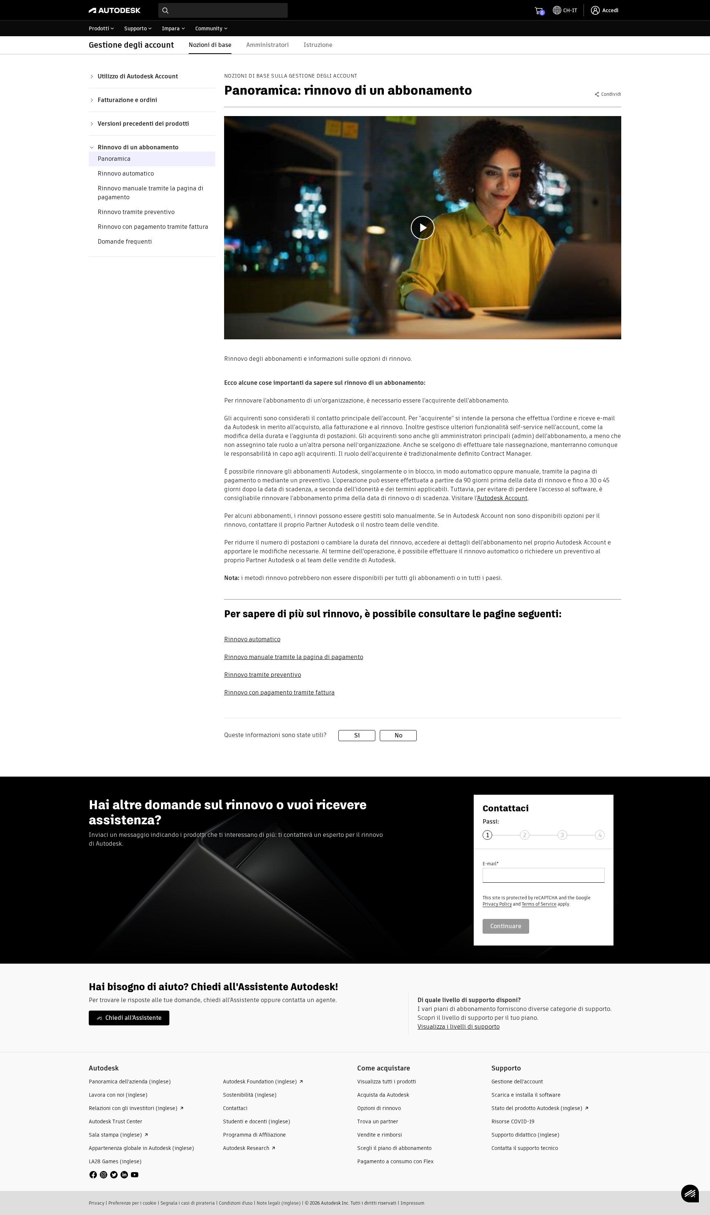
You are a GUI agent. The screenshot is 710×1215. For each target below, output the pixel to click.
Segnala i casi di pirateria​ (187, 1203)
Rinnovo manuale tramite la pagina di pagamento (293, 657)
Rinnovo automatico (126, 173)
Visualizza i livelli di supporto (458, 1026)
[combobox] (223, 10)
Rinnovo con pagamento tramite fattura (153, 227)
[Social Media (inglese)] (114, 1174)
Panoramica (114, 159)
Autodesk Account (502, 498)
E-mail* (490, 863)
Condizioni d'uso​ (236, 1203)
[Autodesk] (115, 10)
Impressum (412, 1203)
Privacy (96, 1203)
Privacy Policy (497, 904)
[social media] (114, 1174)
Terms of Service (539, 904)
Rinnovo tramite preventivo (136, 212)
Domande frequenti (125, 241)
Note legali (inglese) (279, 1203)
